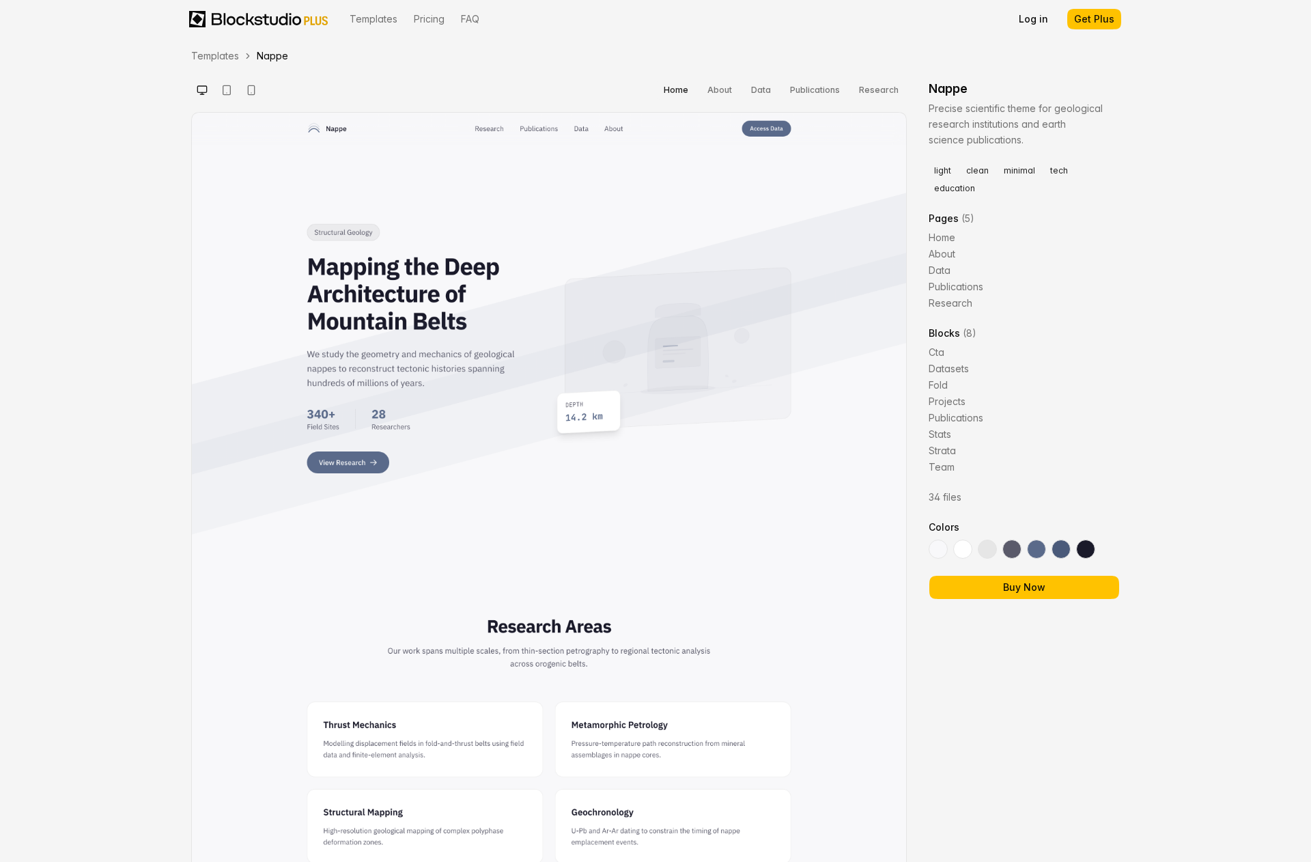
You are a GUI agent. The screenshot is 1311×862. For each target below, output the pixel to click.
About (719, 90)
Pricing (429, 19)
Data (761, 90)
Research (879, 90)
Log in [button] (1033, 19)
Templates (373, 19)
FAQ (470, 19)
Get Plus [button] (1094, 19)
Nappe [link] (272, 55)
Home (676, 90)
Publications (815, 90)
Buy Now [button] (1024, 587)
